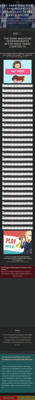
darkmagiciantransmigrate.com (18, 56)
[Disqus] (17, 302)
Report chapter (17, 276)
